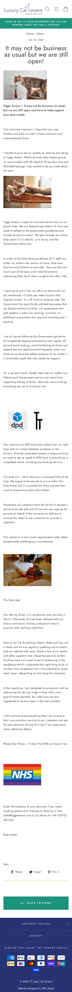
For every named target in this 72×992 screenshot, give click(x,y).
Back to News (39, 902)
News (40, 34)
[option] (36, 23)
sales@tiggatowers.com (17, 815)
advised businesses (50, 304)
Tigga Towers (14, 157)
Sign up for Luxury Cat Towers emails (36, 947)
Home (29, 34)
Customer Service (36, 923)
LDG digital (48, 988)
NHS (45, 744)
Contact (36, 935)
